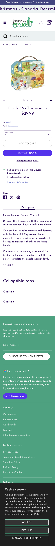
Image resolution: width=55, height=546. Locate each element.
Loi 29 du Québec (13, 472)
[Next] (51, 100)
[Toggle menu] (4, 22)
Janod (8, 122)
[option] (27, 73)
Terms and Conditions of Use (19, 457)
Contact (7, 430)
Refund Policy (10, 467)
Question (8, 291)
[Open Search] (5, 36)
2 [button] (27, 100)
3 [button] (31, 100)
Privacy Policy (33, 514)
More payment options (27, 160)
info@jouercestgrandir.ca (16, 435)
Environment (10, 420)
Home (5, 45)
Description (27, 207)
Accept (26, 522)
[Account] (41, 21)
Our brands (9, 425)
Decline (26, 530)
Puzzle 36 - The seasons (21, 45)
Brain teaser (13, 126)
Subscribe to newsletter (26, 356)
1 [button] (24, 100)
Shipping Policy (11, 462)
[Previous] (4, 100)
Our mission (9, 414)
